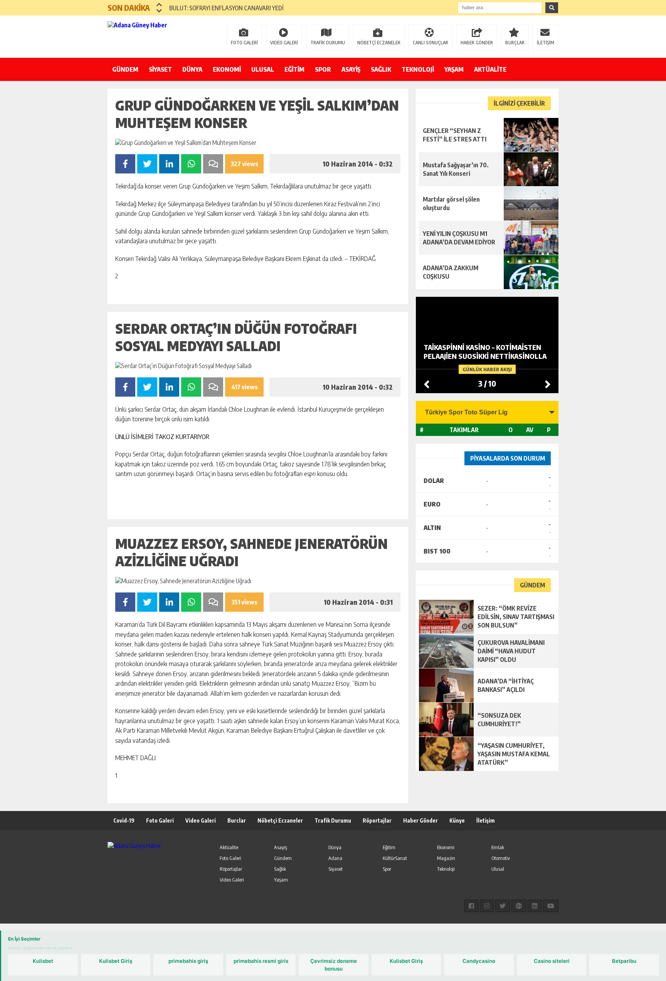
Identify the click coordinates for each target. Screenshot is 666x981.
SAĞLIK (381, 69)
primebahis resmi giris (261, 961)
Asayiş (280, 847)
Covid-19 (124, 820)
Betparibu (624, 961)
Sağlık (280, 869)
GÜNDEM (125, 69)
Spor (387, 869)
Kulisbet (43, 961)
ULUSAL (262, 69)
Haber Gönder (420, 820)
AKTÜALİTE (490, 69)
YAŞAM (454, 69)
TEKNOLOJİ (418, 69)
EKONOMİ (227, 69)
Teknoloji (446, 869)
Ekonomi (445, 847)
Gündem (283, 858)
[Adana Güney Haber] (158, 35)
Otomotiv (500, 858)
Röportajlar (377, 820)
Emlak (497, 847)
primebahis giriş (188, 961)
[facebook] (471, 906)
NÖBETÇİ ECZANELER (378, 42)
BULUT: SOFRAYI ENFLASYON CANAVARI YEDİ (226, 8)
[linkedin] (535, 906)
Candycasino (478, 961)
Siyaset (335, 869)
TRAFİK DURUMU (327, 42)
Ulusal (497, 869)
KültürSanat (395, 858)
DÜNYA (192, 69)
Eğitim (389, 847)
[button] (159, 5)
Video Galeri (200, 820)
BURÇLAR (515, 42)
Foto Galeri (160, 820)
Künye (457, 820)
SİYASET (160, 69)
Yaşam (281, 880)
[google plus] (518, 906)
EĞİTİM (294, 69)
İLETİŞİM (545, 42)
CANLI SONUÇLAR (430, 42)
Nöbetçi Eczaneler (280, 820)
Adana (335, 858)
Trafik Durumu (332, 820)
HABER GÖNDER (477, 42)
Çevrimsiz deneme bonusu (333, 965)
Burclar (236, 820)
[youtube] (550, 906)
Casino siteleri (552, 961)
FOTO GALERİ (244, 42)
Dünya (334, 847)
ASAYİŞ (350, 69)
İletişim (485, 820)
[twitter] (502, 906)
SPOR (323, 69)
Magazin (446, 858)
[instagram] (487, 906)
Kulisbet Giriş (115, 961)
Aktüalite (229, 847)
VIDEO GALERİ (284, 42)
